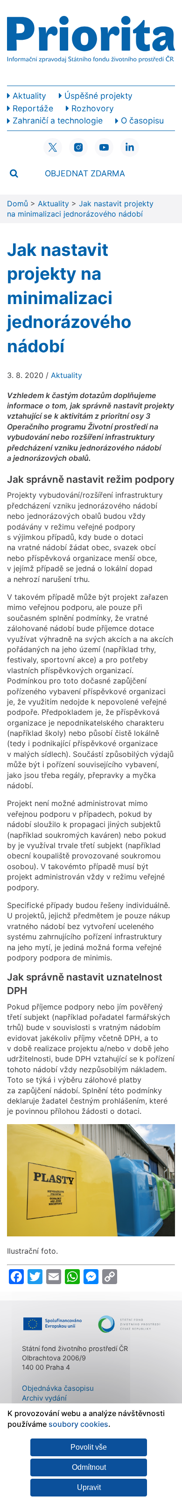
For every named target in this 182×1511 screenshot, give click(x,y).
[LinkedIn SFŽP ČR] (129, 147)
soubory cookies (78, 1424)
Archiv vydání (44, 1398)
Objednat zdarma (85, 173)
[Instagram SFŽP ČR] (78, 147)
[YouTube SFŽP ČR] (104, 147)
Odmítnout (89, 1467)
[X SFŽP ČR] (52, 147)
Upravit (89, 1487)
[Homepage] (91, 43)
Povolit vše (88, 1447)
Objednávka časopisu (58, 1388)
